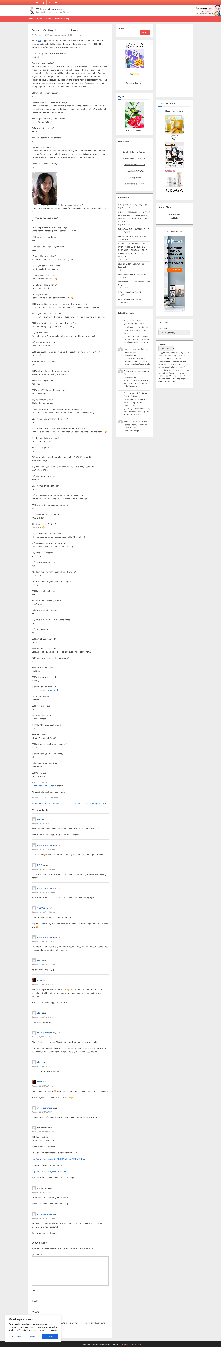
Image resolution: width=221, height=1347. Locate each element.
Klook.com (134, 74)
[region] (33, 1328)
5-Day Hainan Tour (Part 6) (129, 292)
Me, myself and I (51, 798)
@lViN (39, 865)
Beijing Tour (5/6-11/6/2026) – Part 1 (133, 236)
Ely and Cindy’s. (53, 690)
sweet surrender (59, 35)
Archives (162, 344)
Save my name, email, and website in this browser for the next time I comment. (69, 1323)
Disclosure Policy (61, 18)
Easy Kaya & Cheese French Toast (132, 274)
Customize (16, 1336)
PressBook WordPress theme (131, 1344)
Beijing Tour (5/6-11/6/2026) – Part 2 (133, 229)
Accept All (50, 1336)
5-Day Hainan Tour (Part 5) (129, 299)
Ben (39, 40)
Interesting (39, 798)
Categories (163, 328)
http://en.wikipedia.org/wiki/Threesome (50, 1171)
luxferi (40, 980)
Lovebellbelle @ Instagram (134, 152)
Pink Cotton (42, 908)
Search (121, 28)
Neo (38, 819)
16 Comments (75, 35)
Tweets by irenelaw (134, 83)
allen (39, 960)
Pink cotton (49, 786)
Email (35, 1301)
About (39, 18)
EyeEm (175, 218)
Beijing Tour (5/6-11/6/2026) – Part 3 (133, 205)
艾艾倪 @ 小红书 (134, 177)
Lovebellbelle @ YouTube (134, 165)
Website (35, 1312)
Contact (48, 18)
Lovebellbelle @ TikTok (134, 171)
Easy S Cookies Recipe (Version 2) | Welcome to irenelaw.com (134, 323)
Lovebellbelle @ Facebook (134, 158)
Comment (37, 1254)
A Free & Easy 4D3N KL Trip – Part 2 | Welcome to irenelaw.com (136, 396)
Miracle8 (36, 786)
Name (35, 1290)
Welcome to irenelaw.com (49, 9)
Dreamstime (174, 214)
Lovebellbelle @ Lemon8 (134, 184)
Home (31, 18)
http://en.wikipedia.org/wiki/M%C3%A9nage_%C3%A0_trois (58, 1159)
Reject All (33, 1336)
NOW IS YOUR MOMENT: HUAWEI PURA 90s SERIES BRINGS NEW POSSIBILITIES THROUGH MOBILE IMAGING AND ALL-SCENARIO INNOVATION (132, 250)
